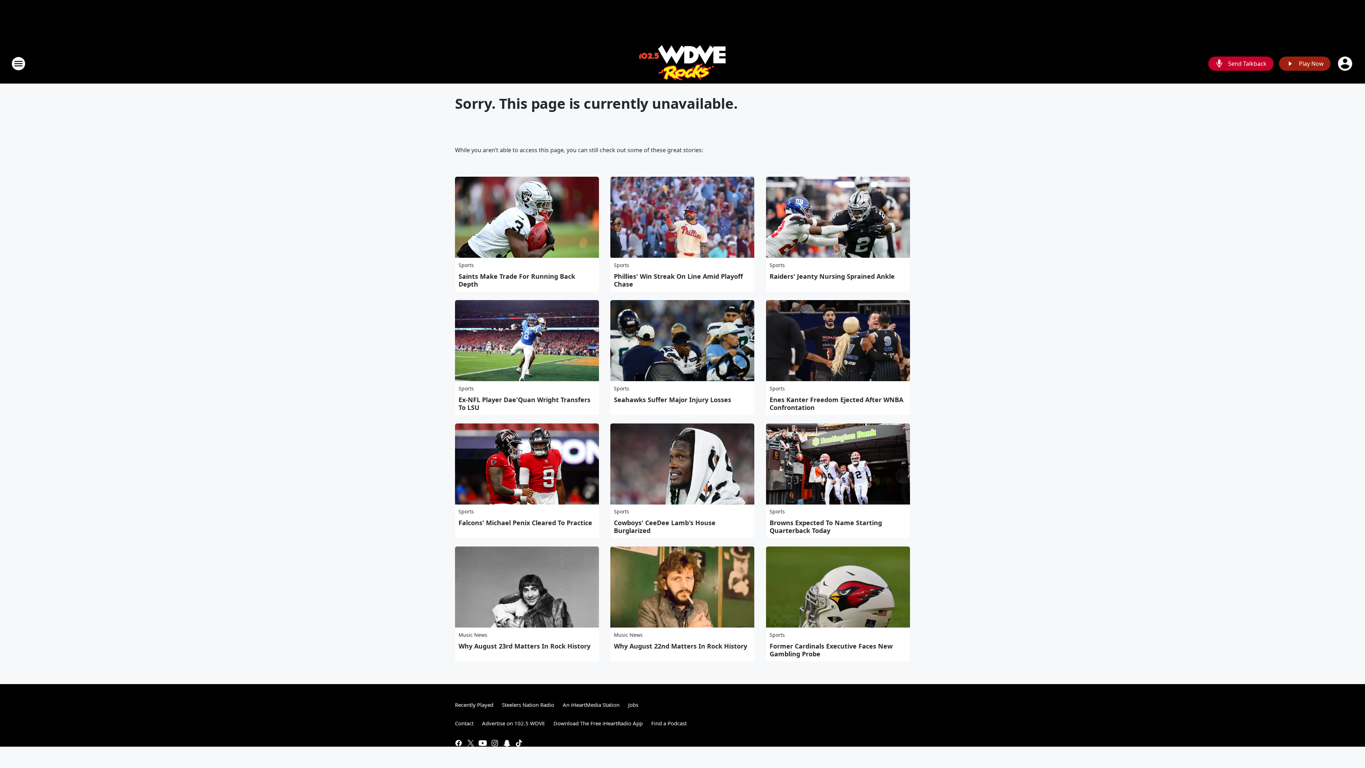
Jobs (633, 704)
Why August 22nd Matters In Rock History (680, 646)
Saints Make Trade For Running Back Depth (517, 280)
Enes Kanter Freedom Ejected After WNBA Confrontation (836, 403)
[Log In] (1346, 64)
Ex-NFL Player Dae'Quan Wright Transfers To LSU (524, 403)
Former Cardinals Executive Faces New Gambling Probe (831, 650)
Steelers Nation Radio (528, 704)
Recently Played (474, 704)
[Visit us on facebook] (458, 743)
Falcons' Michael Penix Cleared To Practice (525, 523)
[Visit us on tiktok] (519, 743)
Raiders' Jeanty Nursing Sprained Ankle (832, 276)
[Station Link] (682, 63)
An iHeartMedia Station (591, 704)
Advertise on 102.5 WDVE (513, 723)
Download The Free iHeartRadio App (598, 723)
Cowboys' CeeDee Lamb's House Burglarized (665, 526)
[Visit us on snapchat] (507, 743)
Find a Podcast (669, 723)
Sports (466, 265)
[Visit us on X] (470, 743)
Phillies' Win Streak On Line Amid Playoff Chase (678, 280)
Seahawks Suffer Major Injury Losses (672, 400)
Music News (473, 634)
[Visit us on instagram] (495, 743)
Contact (464, 723)
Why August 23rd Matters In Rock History (524, 646)
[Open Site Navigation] (18, 64)
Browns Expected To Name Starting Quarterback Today (826, 526)
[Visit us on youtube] (482, 743)
